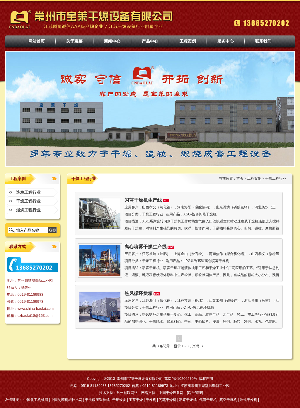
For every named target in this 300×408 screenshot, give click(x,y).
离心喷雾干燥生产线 (146, 246)
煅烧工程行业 (28, 210)
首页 (239, 178)
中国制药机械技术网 (66, 400)
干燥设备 (119, 400)
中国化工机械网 (35, 400)
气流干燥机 (208, 400)
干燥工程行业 (28, 201)
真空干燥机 (228, 400)
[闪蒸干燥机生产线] (99, 228)
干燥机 (151, 400)
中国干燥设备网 (171, 393)
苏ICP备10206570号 (180, 379)
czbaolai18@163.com (35, 316)
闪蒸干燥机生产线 (143, 200)
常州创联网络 (127, 393)
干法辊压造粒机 (97, 400)
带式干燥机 (248, 400)
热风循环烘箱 (139, 293)
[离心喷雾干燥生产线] (99, 275)
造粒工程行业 (28, 192)
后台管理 (195, 393)
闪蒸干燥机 (167, 400)
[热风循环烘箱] (99, 321)
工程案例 (254, 178)
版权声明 (206, 379)
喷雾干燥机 (188, 400)
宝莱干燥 (136, 400)
